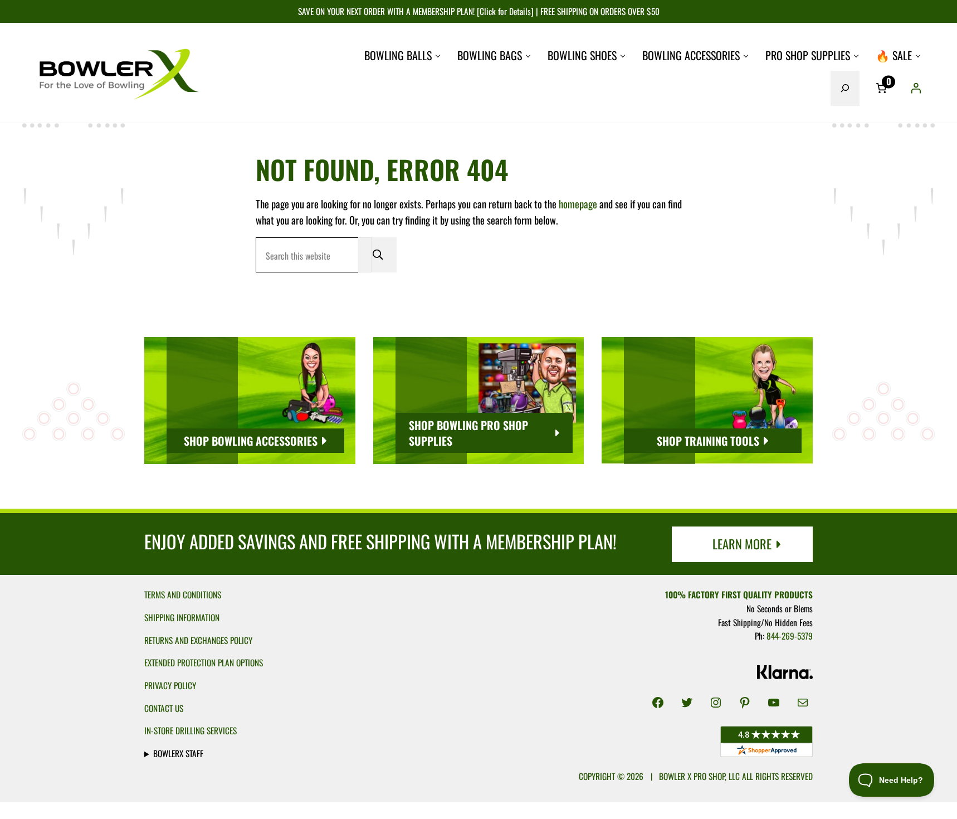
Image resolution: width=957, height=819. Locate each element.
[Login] (916, 88)
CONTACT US (163, 708)
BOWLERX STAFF (178, 753)
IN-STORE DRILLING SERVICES (190, 730)
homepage (578, 203)
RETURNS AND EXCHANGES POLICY (198, 640)
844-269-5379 (789, 636)
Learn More (742, 543)
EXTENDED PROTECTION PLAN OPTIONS (203, 662)
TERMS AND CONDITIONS (182, 594)
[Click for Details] (504, 11)
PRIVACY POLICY (170, 685)
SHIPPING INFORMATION (181, 617)
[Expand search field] (845, 88)
